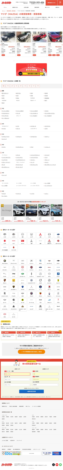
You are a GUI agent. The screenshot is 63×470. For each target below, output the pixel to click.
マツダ (2, 43)
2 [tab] (15, 60)
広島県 (16, 429)
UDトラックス (58, 243)
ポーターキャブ (19, 167)
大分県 (50, 429)
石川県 (12, 423)
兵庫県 (37, 423)
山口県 (29, 51)
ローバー (4, 302)
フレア (46, 157)
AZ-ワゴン (18, 93)
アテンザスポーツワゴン (50, 113)
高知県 (12, 431)
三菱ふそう (49, 243)
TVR (40, 302)
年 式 (8, 376)
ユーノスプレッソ (48, 185)
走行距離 (9, 382)
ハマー (5, 289)
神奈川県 (33, 418)
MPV (3, 98)
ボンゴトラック (19, 164)
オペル (49, 276)
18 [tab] (45, 60)
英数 (3, 85)
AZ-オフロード (5, 93)
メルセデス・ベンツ (40, 276)
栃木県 (37, 416)
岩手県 (12, 416)
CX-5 (34, 44)
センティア (4, 139)
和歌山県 (33, 425)
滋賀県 (13, 51)
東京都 (55, 416)
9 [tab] (28, 60)
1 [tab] (14, 60)
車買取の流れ (15, 7)
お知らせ (44, 449)
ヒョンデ (31, 309)
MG (13, 302)
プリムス (58, 309)
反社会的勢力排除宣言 (26, 449)
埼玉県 (60, 51)
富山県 (7, 423)
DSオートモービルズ (49, 310)
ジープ (13, 276)
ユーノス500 (47, 183)
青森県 (7, 416)
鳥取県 (3, 429)
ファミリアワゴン (34, 157)
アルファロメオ (5, 263)
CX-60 (46, 95)
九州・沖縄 (34, 427)
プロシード (47, 159)
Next (58, 46)
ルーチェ (32, 193)
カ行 (12, 85)
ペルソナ (46, 162)
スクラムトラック (5, 136)
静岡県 (7, 425)
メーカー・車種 (10, 371)
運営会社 (57, 7)
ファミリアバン (19, 157)
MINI (23, 296)
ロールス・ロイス (5, 296)
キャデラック (49, 263)
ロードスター (4, 196)
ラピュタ (4, 193)
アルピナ (31, 296)
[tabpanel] (8, 44)
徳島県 (24, 429)
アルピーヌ (49, 302)
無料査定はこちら (51, 2)
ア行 (8, 85)
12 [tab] (34, 60)
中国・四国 (4, 427)
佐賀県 (37, 429)
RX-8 (3, 102)
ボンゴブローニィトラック (50, 164)
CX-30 (46, 93)
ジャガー (4, 276)
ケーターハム (31, 302)
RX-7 (46, 100)
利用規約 (25, 388)
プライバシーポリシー (31, 388)
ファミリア (47, 155)
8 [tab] (27, 60)
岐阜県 (3, 425)
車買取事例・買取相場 (11, 10)
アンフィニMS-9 (34, 111)
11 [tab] (32, 60)
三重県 (55, 423)
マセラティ (49, 296)
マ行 (29, 85)
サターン (49, 289)
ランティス (18, 193)
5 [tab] (21, 60)
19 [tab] (47, 60)
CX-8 (32, 95)
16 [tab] (41, 60)
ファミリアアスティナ (35, 155)
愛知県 (12, 425)
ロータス (22, 302)
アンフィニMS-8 (19, 111)
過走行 (50, 55)
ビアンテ (18, 155)
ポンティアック (31, 289)
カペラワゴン (47, 126)
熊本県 (46, 429)
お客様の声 (12, 440)
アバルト (40, 296)
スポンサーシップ (36, 449)
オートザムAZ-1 (34, 115)
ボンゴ (3, 164)
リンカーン (31, 276)
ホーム (5, 7)
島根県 (7, 429)
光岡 (31, 243)
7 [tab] (25, 60)
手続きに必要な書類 (13, 406)
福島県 (3, 418)
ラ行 (38, 85)
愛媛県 (7, 431)
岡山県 (12, 429)
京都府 (42, 423)
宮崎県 (55, 429)
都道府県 (37, 381)
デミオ (18, 44)
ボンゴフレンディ (34, 164)
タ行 (21, 85)
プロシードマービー (6, 162)
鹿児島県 (33, 431)
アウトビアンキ (13, 309)
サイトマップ (19, 440)
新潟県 (3, 423)
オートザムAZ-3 (48, 115)
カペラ (17, 126)
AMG (58, 289)
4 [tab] (19, 60)
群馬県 (42, 416)
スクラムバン (19, 136)
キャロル (4, 128)
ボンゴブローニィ (5, 167)
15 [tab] (39, 60)
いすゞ (13, 243)
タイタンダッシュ (19, 147)
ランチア (22, 289)
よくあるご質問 (5, 440)
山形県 (24, 416)
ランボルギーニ (13, 289)
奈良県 (50, 423)
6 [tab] (23, 60)
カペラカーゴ (33, 126)
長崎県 (42, 429)
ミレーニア (4, 175)
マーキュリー (58, 296)
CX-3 (32, 93)
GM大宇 (40, 309)
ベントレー (32, 263)
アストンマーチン (14, 263)
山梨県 (20, 423)
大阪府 (33, 423)
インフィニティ (4, 309)
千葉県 (44, 51)
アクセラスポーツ (5, 113)
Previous (5, 46)
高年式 (34, 55)
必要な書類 (26, 7)
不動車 (54, 55)
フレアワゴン (5, 159)
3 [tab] (17, 60)
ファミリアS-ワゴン (6, 157)
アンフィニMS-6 (5, 111)
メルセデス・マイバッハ (22, 310)
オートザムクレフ (5, 118)
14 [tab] (38, 60)
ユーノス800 (4, 185)
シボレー (58, 263)
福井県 (16, 423)
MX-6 (17, 98)
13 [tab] (36, 60)
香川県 (3, 431)
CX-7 (17, 95)
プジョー (58, 276)
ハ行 (25, 85)
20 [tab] (49, 60)
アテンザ (18, 113)
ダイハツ (22, 243)
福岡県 (33, 429)
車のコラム (47, 7)
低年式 (3, 55)
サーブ (40, 289)
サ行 (16, 85)
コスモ (46, 128)
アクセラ (46, 111)
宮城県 (16, 416)
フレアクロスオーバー (20, 159)
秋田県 (20, 416)
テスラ (58, 302)
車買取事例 (36, 7)
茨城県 (33, 416)
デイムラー (14, 296)
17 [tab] (43, 60)
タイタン (4, 147)
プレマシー (33, 159)
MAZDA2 (47, 98)
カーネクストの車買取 (36, 406)
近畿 (33, 421)
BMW (40, 263)
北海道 (3, 416)
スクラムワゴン (34, 136)
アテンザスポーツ (34, 113)
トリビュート (47, 147)
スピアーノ (47, 136)
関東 (33, 415)
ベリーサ (32, 162)
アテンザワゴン (4, 44)
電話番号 (37, 376)
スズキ (5, 243)
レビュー (46, 193)
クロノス (18, 128)
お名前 (36, 371)
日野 (40, 243)
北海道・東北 (4, 415)
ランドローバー (22, 276)
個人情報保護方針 (16, 449)
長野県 (24, 423)
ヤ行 (33, 85)
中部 (3, 421)
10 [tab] (30, 60)
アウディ (22, 263)
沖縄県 (38, 431)
